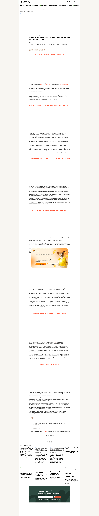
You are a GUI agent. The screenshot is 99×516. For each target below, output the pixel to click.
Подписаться (57, 496)
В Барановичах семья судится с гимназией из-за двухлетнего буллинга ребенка (72, 478)
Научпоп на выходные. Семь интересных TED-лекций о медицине (48, 421)
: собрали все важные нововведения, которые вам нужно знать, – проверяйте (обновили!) (27, 454)
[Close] (66, 251)
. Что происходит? (57, 459)
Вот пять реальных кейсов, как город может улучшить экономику (56, 475)
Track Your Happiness (47, 188)
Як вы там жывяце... (53, 452)
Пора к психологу (38, 452)
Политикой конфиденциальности (55, 499)
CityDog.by (44, 431)
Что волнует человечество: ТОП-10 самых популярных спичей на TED (49, 423)
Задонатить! (40, 264)
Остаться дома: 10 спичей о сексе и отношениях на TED (46, 427)
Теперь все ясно (52, 470)
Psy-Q (55, 342)
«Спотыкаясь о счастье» (45, 84)
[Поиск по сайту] (75, 2)
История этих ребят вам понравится (41, 477)
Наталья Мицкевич (32, 35)
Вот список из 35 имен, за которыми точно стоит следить (26, 475)
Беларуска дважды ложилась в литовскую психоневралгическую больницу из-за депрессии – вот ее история (41, 458)
